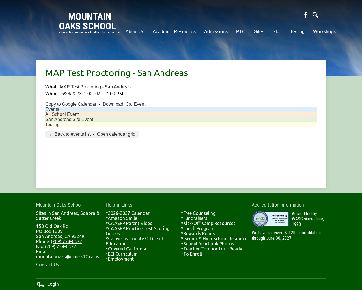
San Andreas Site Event (69, 119)
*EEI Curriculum (122, 253)
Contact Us (47, 264)
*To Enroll (191, 253)
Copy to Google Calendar (70, 104)
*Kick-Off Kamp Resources (208, 223)
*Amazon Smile (121, 218)
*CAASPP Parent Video (129, 223)
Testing (52, 124)
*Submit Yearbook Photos (207, 243)
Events (52, 109)
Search (315, 15)
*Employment (120, 258)
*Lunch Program (197, 228)
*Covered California (126, 248)
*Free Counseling (198, 213)
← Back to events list (70, 134)
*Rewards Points (198, 233)
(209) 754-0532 (66, 241)
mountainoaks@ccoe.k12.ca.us (67, 256)
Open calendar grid (116, 134)
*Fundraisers (194, 218)
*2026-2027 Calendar (128, 213)
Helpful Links (119, 205)
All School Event (62, 114)
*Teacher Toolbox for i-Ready (211, 248)
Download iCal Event (124, 104)
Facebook (306, 15)
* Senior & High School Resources (215, 238)
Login (47, 284)
